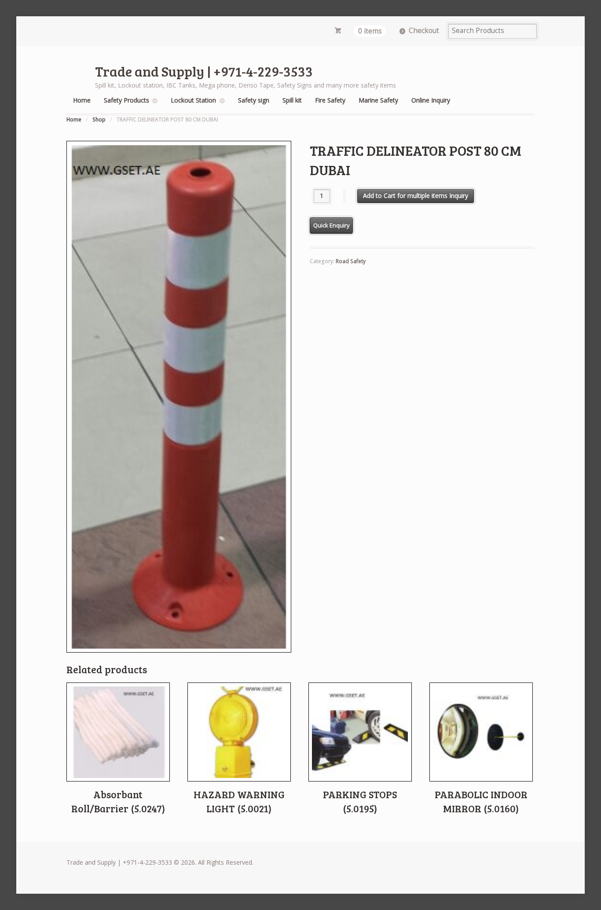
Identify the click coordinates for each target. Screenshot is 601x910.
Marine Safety (378, 100)
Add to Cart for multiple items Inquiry (415, 195)
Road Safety (351, 261)
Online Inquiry (430, 100)
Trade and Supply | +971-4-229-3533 (204, 71)
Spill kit (292, 100)
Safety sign (253, 100)
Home (82, 100)
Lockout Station (193, 100)
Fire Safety (330, 100)
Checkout (424, 30)
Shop (99, 119)
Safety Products (126, 100)
